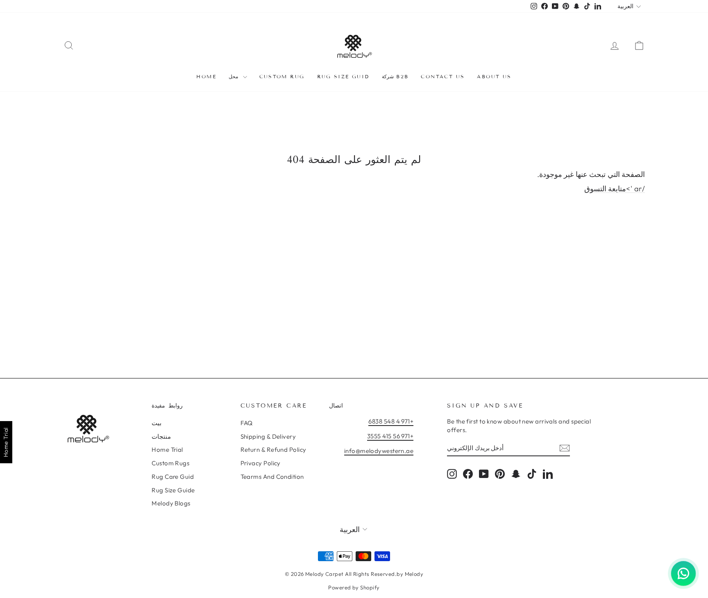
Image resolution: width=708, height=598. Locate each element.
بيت (156, 423)
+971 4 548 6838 (390, 421)
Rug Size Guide (173, 490)
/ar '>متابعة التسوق (614, 188)
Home (206, 76)
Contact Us (443, 76)
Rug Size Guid (343, 76)
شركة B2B (395, 76)
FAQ (247, 423)
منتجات (161, 436)
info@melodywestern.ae (378, 451)
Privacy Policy (261, 463)
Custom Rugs (170, 463)
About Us (494, 76)
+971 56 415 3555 (390, 436)
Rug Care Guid (173, 476)
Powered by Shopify (353, 587)
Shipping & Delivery (268, 436)
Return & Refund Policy (273, 449)
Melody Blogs (171, 503)
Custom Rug (282, 76)
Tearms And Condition (272, 476)
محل (235, 76)
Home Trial (167, 449)
